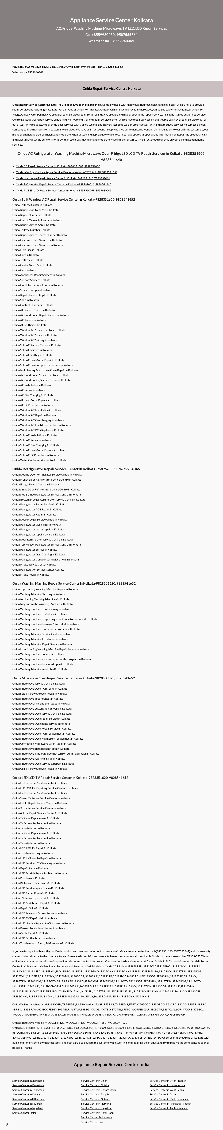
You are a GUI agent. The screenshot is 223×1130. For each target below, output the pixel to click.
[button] (6, 1124)
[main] (111, 29)
